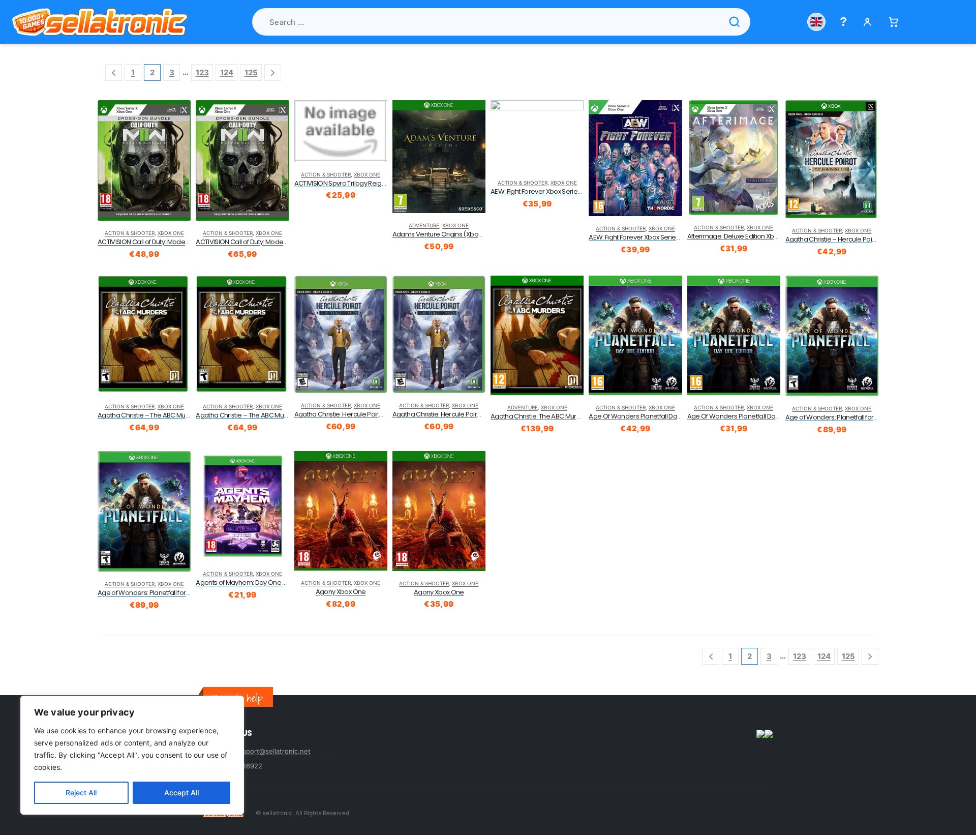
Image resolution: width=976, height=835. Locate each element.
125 (251, 72)
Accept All (181, 792)
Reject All (81, 792)
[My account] (867, 22)
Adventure (424, 225)
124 (226, 72)
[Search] (734, 22)
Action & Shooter (130, 233)
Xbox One (171, 233)
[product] (144, 160)
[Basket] (893, 22)
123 (202, 72)
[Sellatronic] (100, 22)
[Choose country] (816, 22)
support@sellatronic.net (272, 751)
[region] (132, 755)
